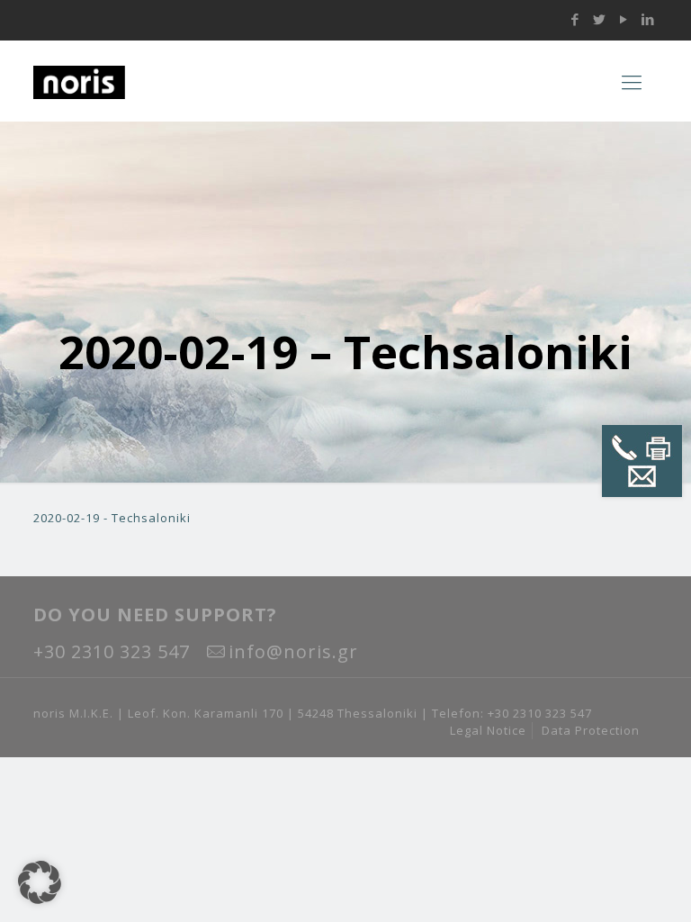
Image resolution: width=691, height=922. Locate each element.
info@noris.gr (293, 651)
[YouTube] (624, 19)
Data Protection (591, 730)
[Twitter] (599, 19)
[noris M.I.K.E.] (145, 81)
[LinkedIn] (648, 19)
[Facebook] (575, 19)
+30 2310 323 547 (111, 651)
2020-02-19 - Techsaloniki (112, 518)
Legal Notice (488, 730)
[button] (39, 882)
